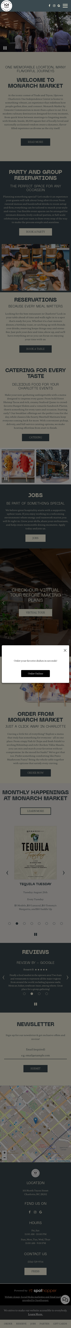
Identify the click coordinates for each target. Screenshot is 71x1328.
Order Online (35, 673)
